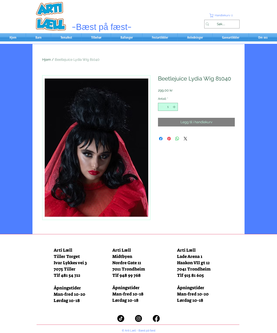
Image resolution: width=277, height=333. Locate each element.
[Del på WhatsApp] (177, 138)
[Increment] (174, 107)
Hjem (46, 59)
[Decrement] (161, 107)
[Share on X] (185, 138)
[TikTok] (120, 318)
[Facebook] (156, 318)
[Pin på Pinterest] (169, 138)
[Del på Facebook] (160, 138)
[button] (221, 15)
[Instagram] (138, 318)
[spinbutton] (168, 107)
